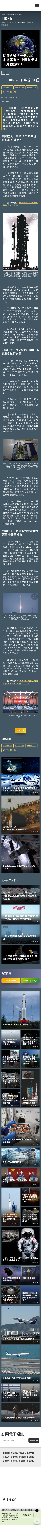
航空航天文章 (8, 880)
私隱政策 (7, 1519)
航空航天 (20, 14)
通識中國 (6, 824)
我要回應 (20, 731)
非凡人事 (6, 1457)
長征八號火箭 (10, 92)
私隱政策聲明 (26, 1510)
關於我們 (5, 1510)
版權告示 (15, 1510)
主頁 (3, 14)
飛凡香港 (15, 785)
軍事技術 (30, 22)
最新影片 (22, 1461)
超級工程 (13, 22)
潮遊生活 (22, 1453)
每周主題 (14, 1461)
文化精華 (14, 1457)
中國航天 (8, 87)
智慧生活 (4, 22)
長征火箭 (20, 87)
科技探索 (4, 25)
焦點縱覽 (22, 1457)
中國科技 (11, 14)
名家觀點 (30, 1457)
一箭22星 (32, 87)
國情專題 (6, 1461)
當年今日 (15, 824)
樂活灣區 (6, 785)
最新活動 (30, 1461)
